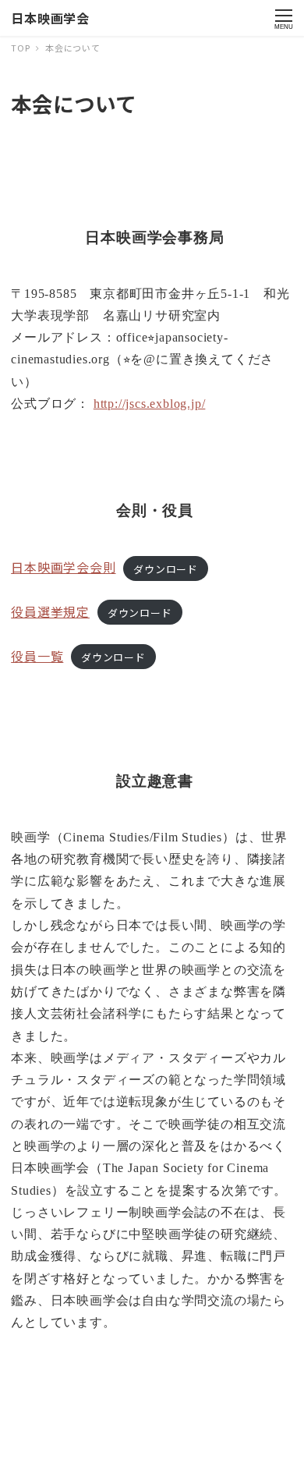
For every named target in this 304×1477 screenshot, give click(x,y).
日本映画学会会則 (63, 567)
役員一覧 (37, 655)
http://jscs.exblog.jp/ (150, 403)
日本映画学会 (50, 18)
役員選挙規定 (50, 611)
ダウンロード (165, 568)
